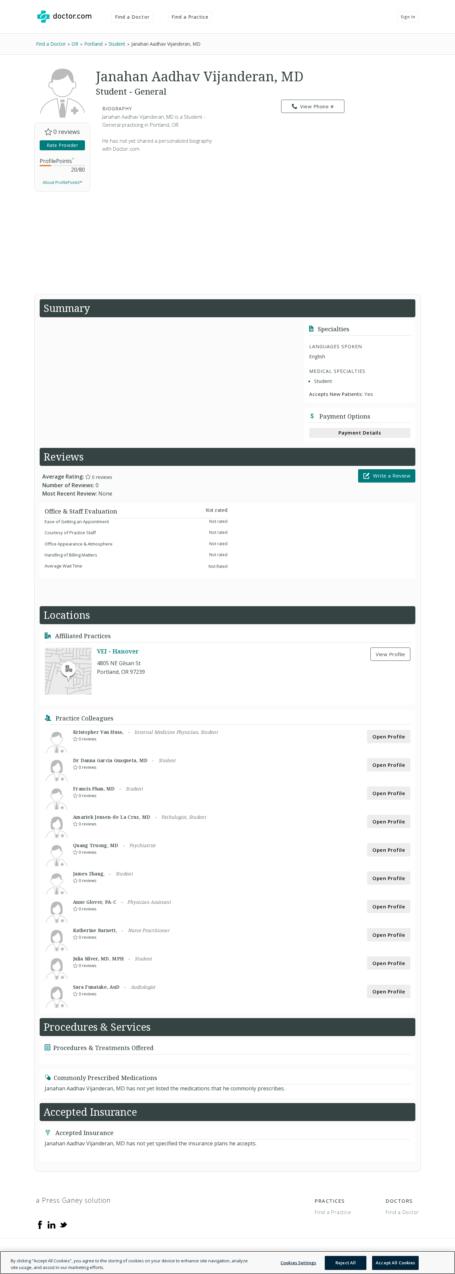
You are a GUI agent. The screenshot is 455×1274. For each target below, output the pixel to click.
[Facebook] (40, 1224)
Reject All (345, 1263)
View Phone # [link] (317, 106)
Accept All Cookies (395, 1263)
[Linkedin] (52, 1224)
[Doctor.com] (64, 16)
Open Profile (388, 736)
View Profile (390, 654)
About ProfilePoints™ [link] (62, 182)
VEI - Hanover (118, 651)
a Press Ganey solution (73, 1200)
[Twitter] (63, 1224)
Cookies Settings (298, 1263)
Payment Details (359, 432)
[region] (227, 1262)
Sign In (408, 17)
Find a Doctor (132, 17)
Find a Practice (190, 17)
